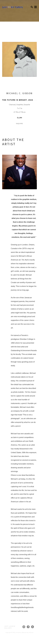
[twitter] (32, 626)
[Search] (32, 7)
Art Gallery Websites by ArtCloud (24, 632)
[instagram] (23, 626)
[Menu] (35, 7)
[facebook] (28, 626)
